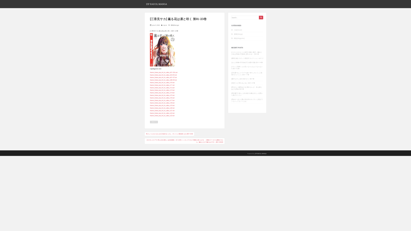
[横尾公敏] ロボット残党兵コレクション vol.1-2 (247, 58)
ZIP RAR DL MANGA (156, 4)
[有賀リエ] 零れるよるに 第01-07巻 (243, 83)
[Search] (261, 17)
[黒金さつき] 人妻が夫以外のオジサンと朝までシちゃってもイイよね (247, 100)
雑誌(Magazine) (239, 38)
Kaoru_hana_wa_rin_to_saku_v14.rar (162, 93)
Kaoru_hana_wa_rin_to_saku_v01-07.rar (163, 77)
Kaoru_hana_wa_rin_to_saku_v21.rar (162, 111)
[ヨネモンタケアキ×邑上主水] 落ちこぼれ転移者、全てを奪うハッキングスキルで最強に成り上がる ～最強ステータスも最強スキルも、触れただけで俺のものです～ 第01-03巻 (185, 141)
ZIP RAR (257, 154)
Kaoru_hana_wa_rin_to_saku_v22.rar (162, 113)
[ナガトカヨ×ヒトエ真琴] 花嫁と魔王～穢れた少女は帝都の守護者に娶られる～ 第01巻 (246, 53)
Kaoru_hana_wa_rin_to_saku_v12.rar (162, 88)
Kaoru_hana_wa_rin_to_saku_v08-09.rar (163, 80)
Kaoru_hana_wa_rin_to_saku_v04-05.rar (163, 75)
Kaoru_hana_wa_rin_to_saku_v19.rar (162, 105)
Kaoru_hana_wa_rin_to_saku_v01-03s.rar (164, 72)
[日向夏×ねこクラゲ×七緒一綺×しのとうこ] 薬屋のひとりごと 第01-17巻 (246, 74)
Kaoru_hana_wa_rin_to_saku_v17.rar (162, 100)
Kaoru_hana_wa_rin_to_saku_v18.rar (162, 103)
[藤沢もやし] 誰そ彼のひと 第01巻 (242, 79)
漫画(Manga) (175, 25)
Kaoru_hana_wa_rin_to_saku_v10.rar (162, 82)
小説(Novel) (238, 30)
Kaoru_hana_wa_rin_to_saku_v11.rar (162, 85)
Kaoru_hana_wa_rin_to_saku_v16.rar (162, 98)
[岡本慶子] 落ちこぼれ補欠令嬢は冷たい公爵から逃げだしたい (247, 94)
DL (261, 154)
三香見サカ (154, 122)
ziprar (165, 25)
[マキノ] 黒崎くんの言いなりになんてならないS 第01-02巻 (247, 68)
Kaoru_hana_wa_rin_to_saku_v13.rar (162, 90)
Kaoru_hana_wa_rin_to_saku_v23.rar (162, 116)
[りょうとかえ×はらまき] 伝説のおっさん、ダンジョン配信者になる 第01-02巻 (170, 134)
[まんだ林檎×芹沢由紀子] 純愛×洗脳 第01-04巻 (247, 62)
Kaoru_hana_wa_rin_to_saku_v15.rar (162, 95)
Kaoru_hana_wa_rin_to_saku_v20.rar (162, 108)
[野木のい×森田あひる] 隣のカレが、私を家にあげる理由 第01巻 (246, 88)
